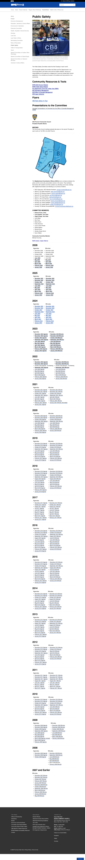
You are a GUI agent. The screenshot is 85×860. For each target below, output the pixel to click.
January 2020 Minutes (55, 430)
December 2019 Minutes (56, 443)
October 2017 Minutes (55, 504)
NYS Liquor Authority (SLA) (39, 824)
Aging (12, 16)
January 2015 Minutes (55, 580)
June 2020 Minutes (55, 423)
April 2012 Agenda (39, 658)
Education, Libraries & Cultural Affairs (20, 23)
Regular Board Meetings (35, 10)
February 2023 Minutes (56, 349)
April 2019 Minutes (54, 454)
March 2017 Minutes (54, 515)
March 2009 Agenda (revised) (42, 738)
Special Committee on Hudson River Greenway (20, 53)
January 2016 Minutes (55, 549)
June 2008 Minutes (54, 757)
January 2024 (38, 323)
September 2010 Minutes (56, 705)
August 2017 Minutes (54, 506)
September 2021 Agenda (41, 395)
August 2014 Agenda (40, 599)
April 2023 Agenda (40, 345)
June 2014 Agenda (39, 601)
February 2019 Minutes (56, 458)
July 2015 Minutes (54, 569)
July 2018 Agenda (39, 480)
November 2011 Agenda (41, 677)
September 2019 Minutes (56, 449)
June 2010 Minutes (55, 707)
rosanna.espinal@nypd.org (58, 193)
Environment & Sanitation (17, 26)
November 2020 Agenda (41, 417)
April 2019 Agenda (39, 454)
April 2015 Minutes (54, 575)
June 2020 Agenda (39, 423)
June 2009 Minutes (57, 733)
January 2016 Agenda (40, 551)
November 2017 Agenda (41, 503)
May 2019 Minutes (54, 452)
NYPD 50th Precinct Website (40, 85)
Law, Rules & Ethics (16, 38)
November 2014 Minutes (55, 595)
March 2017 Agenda (40, 515)
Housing (13, 33)
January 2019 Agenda (40, 460)
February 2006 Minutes (41, 792)
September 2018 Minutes (56, 477)
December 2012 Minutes (56, 647)
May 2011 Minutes (54, 684)
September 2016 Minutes (56, 534)
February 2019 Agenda (41, 458)
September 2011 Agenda (41, 679)
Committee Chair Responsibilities (19, 824)
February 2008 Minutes (55, 764)
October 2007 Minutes (40, 779)
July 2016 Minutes (54, 538)
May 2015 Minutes (54, 573)
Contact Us (57, 814)
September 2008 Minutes (55, 755)
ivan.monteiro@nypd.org (56, 199)
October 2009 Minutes (58, 729)
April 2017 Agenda (39, 514)
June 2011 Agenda (39, 682)
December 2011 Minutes (56, 675)
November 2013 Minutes (55, 619)
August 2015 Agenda (40, 569)
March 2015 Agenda (40, 579)
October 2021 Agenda (40, 393)
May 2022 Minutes (60, 371)
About (16, 10)
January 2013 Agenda (40, 636)
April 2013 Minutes (54, 629)
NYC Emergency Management (40, 90)
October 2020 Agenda (40, 419)
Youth (12, 50)
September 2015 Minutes (56, 566)
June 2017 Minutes (54, 510)
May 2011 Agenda (39, 684)
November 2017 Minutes (55, 503)
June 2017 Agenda (39, 510)
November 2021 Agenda (41, 391)
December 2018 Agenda (41, 471)
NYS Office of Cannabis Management (42, 92)
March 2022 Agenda (40, 375)
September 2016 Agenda (41, 536)
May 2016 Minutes (54, 541)
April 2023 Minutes (55, 345)
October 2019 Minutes (55, 447)
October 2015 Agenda (40, 566)
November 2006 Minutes (41, 784)
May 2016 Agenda (39, 543)
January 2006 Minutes (40, 794)
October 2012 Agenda (40, 651)
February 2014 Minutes (55, 606)
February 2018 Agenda (41, 490)
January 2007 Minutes (40, 783)
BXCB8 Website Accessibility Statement (20, 830)
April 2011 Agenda (39, 686)
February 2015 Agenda (41, 580)
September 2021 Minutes (56, 395)
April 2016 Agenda (39, 545)
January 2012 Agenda (40, 664)
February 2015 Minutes (56, 579)
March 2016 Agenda (40, 547)
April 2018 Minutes (54, 484)
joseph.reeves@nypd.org (56, 204)
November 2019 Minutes (56, 445)
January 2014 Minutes (55, 608)
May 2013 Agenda (39, 629)
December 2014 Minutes (55, 593)
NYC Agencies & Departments (40, 830)
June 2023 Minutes (55, 341)
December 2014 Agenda (41, 593)
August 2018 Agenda (40, 478)
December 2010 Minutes (56, 699)
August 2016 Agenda (40, 538)
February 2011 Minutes (56, 688)
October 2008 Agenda (40, 757)
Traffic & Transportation (17, 47)
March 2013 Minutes (54, 630)
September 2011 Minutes (56, 679)
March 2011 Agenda (40, 688)
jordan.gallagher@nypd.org (58, 202)
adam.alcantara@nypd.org (57, 191)
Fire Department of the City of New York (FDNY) (45, 88)
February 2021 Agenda (41, 402)
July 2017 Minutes (54, 508)
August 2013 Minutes (54, 625)
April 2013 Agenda (39, 630)
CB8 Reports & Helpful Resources (19, 828)
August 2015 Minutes (55, 567)
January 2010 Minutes (55, 714)
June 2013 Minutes (54, 627)
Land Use (13, 35)
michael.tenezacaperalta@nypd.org (64, 206)
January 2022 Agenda (40, 378)
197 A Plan (35, 822)
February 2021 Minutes (56, 401)
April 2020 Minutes (54, 427)
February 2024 (50, 321)
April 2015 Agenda (39, 577)
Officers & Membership (16, 816)
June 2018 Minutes (55, 480)
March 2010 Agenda (40, 710)
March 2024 (38, 319)
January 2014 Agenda (40, 608)
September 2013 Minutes (55, 623)
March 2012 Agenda (40, 660)
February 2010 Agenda (41, 712)
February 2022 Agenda (41, 376)
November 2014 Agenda (41, 595)
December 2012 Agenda (41, 647)
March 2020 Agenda (40, 428)
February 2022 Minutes (62, 376)
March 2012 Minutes (55, 655)
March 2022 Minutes (61, 375)
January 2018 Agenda (40, 491)
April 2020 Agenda (39, 427)
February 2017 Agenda (41, 517)
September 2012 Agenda (41, 653)
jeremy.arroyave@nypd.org (58, 200)
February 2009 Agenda (41, 742)
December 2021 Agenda (41, 389)
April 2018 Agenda (39, 486)
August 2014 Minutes (54, 599)
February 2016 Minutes (56, 547)
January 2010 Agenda (40, 714)
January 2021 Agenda (40, 404)
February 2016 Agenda (41, 549)
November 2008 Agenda (41, 755)
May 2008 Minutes (54, 759)
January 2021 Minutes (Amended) (58, 402)
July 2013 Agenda (39, 625)
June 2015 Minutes (55, 571)
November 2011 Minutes (56, 677)
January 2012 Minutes (55, 658)
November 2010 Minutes (56, 701)
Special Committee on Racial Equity (20, 56)
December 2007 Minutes (41, 775)
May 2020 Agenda (39, 425)
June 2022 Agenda (39, 369)
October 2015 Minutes (55, 564)
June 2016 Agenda (39, 541)
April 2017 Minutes (54, 514)
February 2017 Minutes (55, 517)
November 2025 (39, 280)
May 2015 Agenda (39, 575)
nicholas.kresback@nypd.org (64, 189)
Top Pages (14, 814)
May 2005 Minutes (39, 796)
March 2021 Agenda (40, 401)
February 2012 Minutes (56, 656)
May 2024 (37, 315)
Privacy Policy (28, 849)
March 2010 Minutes (55, 710)
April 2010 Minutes (54, 708)
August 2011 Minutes (55, 681)
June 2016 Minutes (55, 540)
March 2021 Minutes (55, 399)
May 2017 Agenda (39, 512)
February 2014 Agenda (41, 606)
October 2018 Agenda (40, 475)
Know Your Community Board (18, 822)
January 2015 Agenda (40, 582)
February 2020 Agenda (41, 430)
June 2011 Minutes (55, 682)
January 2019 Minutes (55, 460)
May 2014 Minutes (54, 603)
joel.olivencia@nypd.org (56, 195)
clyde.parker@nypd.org (55, 197)
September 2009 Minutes (58, 731)
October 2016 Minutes (55, 532)
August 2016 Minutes (55, 536)
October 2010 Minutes (55, 703)
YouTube (56, 841)
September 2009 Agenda (41, 731)
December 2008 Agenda (41, 753)
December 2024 (39, 306)
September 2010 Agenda (41, 705)
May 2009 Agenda (39, 734)
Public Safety (14, 45)
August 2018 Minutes (55, 478)
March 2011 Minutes (55, 686)
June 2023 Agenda (40, 341)
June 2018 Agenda (39, 482)
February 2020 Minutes (56, 428)
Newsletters (14, 818)
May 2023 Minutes (55, 343)
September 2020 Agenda (41, 421)
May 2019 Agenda (39, 452)
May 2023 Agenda (39, 343)
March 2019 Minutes (55, 456)
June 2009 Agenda (39, 733)
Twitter (55, 838)
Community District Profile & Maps (19, 826)
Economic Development (17, 21)
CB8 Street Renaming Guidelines (40, 820)
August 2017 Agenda (40, 506)
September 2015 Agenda (41, 567)
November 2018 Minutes (56, 473)
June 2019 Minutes (55, 451)
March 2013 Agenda (40, 632)
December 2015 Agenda (41, 562)
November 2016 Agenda (41, 532)
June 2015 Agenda (39, 573)
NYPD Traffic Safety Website (40, 87)
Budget (12, 18)
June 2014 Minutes (54, 601)
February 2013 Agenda (41, 634)
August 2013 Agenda (40, 623)
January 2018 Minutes (55, 488)
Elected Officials (36, 816)
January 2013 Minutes (55, 632)
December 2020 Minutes (56, 415)
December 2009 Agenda (41, 725)
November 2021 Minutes (56, 391)
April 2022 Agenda (39, 373)
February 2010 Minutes (56, 712)
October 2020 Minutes (55, 419)
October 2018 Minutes (55, 475)
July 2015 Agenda (39, 571)
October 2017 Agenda (40, 504)
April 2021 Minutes (54, 397)
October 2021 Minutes (55, 393)
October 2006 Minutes (40, 786)
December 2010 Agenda (41, 699)
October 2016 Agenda (40, 534)
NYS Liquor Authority (38, 94)
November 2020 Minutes (56, 417)
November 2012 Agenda (41, 649)
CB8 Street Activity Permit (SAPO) (40, 818)
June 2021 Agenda (39, 397)
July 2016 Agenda (39, 540)
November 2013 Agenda (41, 619)
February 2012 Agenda (41, 662)
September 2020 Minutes (56, 421)
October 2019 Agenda (40, 447)
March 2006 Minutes (40, 790)
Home (12, 10)
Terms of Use (35, 849)
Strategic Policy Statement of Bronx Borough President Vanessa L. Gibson (41, 827)
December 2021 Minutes (56, 389)
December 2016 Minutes (56, 530)
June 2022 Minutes (60, 369)
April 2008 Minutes (54, 760)
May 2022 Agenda (39, 371)
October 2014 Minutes (55, 597)
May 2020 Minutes (54, 425)
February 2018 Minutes (56, 486)
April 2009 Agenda (39, 736)
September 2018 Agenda (41, 477)
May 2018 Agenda (39, 484)
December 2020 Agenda (41, 415)
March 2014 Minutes (54, 605)
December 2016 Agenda (41, 530)
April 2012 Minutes (54, 653)
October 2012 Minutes (55, 649)
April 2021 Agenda (39, 399)
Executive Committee (16, 28)
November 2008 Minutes (55, 753)
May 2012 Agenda (39, 656)
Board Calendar (23, 10)
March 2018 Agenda (40, 488)
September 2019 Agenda (41, 449)
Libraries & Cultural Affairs (17, 63)
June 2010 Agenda (39, 707)
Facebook (56, 835)
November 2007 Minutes (41, 777)
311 (61, 0)
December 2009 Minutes (58, 725)
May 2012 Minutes (54, 651)
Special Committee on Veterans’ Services (19, 59)
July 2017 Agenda (39, 508)
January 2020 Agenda (40, 432)
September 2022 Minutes (62, 367)
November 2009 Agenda (41, 727)
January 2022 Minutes (61, 378)
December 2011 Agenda (41, 675)
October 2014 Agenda (40, 597)
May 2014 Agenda (39, 603)
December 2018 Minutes (56, 471)
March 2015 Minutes (55, 577)
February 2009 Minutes (58, 738)
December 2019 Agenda (41, 443)
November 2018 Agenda (41, 473)
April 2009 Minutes (57, 734)
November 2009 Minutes (58, 727)
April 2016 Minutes (54, 543)
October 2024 (38, 310)
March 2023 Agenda (40, 347)
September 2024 (39, 312)
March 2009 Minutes (57, 736)
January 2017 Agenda (40, 519)
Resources (36, 814)
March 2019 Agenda (40, 456)
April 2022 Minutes (60, 373)
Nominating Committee (17, 40)
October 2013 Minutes (55, 621)
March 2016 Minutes (55, 545)
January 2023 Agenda (41, 350)
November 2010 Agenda (41, 701)
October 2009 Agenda (40, 729)
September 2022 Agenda (41, 367)
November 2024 (39, 308)
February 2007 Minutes (41, 781)
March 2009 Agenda (40, 740)
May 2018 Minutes (54, 482)
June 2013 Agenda (39, 627)
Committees (45, 10)
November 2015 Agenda (41, 564)
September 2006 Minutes (41, 788)
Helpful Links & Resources (56, 10)
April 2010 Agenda (39, 708)
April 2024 (37, 317)
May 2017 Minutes (54, 512)
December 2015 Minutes (56, 562)
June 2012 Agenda (39, 655)
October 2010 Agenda (40, 703)
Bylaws (13, 820)
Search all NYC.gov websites (68, 0)
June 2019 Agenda (39, 451)
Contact (13, 832)
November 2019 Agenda (41, 445)
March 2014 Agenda (40, 605)
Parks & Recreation (16, 43)
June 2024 (37, 313)
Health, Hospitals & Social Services (20, 31)
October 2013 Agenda (40, 621)
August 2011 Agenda (40, 681)
